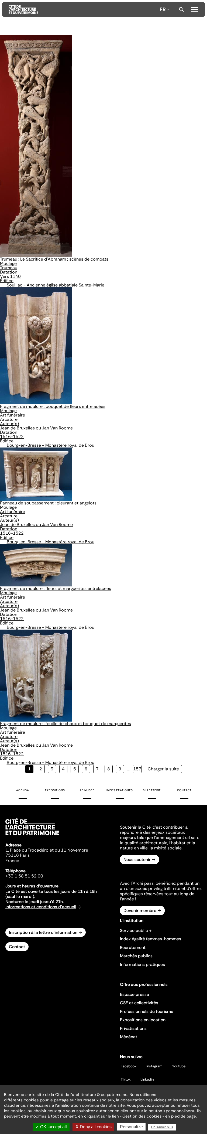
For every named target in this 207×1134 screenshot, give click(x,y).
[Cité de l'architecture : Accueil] (32, 836)
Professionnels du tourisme (146, 1011)
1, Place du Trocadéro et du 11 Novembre (46, 850)
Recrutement (133, 947)
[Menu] (194, 9)
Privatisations (133, 1028)
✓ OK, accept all (51, 1127)
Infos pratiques (119, 790)
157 (137, 769)
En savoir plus (162, 1127)
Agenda (22, 790)
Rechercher (181, 9)
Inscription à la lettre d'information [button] (43, 932)
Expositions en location (142, 1020)
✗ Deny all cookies (93, 1127)
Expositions (55, 790)
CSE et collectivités (139, 1003)
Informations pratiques (142, 964)
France (12, 860)
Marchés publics (136, 956)
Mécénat (128, 1037)
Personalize (131, 1127)
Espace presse (134, 994)
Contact (184, 790)
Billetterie (152, 790)
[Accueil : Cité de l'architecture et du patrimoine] (83, 9)
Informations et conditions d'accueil (40, 907)
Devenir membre (139, 910)
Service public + (136, 930)
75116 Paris (17, 855)
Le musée (87, 790)
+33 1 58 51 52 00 (24, 876)
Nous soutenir (137, 859)
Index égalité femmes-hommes (150, 939)
